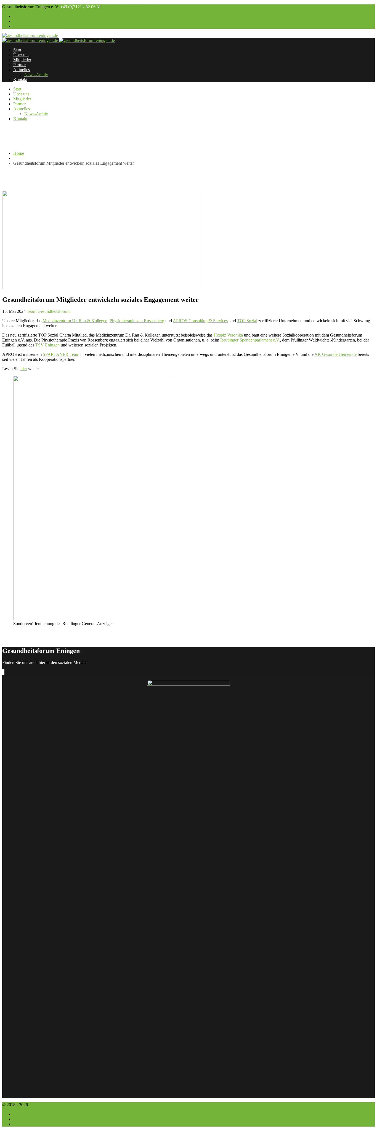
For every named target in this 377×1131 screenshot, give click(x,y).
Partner (19, 64)
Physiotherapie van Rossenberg (137, 320)
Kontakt (20, 79)
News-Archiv (36, 74)
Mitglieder (22, 59)
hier (23, 368)
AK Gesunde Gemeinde (335, 354)
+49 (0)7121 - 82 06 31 (80, 6)
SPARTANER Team (61, 354)
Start (17, 49)
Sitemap (20, 1124)
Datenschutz (24, 1119)
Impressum (22, 1114)
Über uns (21, 54)
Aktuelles (21, 69)
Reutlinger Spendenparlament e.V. (250, 340)
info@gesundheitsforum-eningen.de (133, 6)
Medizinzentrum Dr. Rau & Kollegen (75, 320)
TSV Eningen (47, 345)
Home (18, 153)
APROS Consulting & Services (200, 320)
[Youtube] (3, 672)
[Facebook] (2, 672)
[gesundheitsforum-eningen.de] (30, 35)
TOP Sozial (247, 320)
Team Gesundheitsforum (48, 311)
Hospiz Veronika (228, 335)
